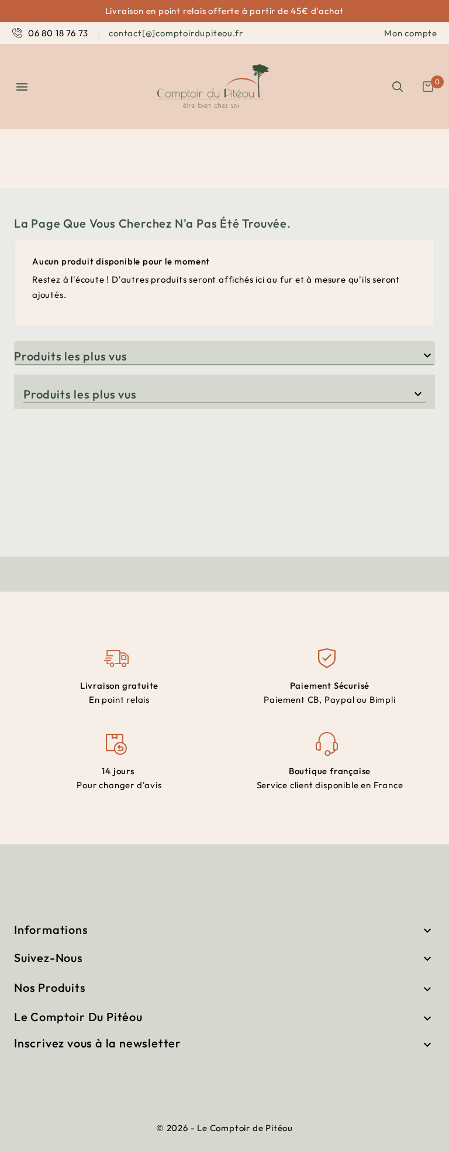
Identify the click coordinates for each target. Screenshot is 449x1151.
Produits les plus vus (70, 356)
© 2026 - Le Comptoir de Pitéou (224, 1127)
